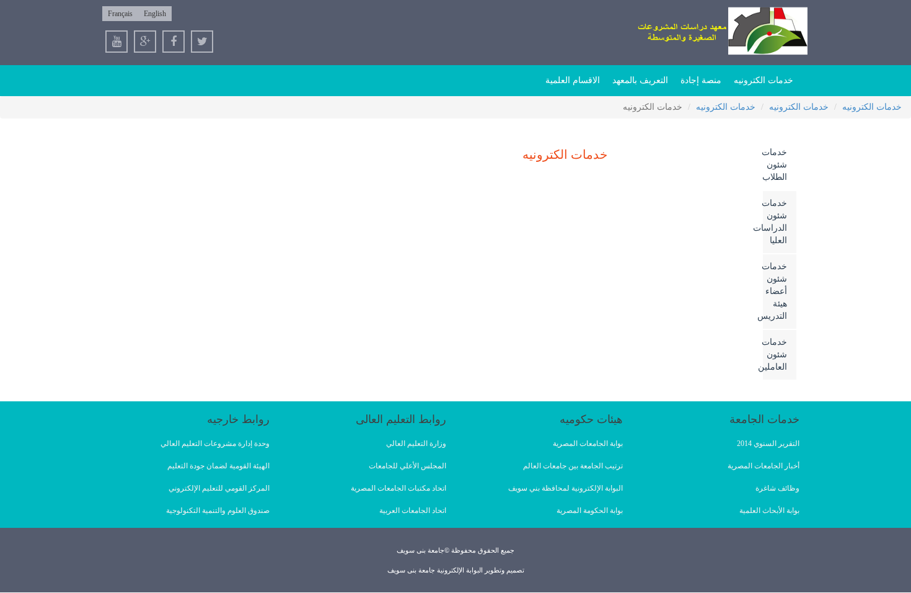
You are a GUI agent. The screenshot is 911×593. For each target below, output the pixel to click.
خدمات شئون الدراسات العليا (775, 221)
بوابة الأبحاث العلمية (769, 510)
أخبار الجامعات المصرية (763, 465)
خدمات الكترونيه (763, 80)
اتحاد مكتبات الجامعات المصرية (398, 488)
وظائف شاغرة (777, 488)
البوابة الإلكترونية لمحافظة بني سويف (565, 488)
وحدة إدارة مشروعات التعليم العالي (215, 443)
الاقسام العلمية (572, 80)
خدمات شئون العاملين (775, 354)
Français (120, 13)
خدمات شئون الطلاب (775, 165)
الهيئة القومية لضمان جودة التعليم (218, 465)
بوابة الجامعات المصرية (588, 443)
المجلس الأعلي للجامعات (407, 465)
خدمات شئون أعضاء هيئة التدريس (775, 291)
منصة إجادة (700, 80)
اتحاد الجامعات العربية (412, 510)
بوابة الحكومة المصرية (590, 510)
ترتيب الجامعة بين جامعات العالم (573, 465)
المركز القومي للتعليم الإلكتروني (219, 488)
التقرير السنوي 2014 (768, 443)
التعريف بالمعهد (640, 80)
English (155, 13)
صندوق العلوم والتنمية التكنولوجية (218, 510)
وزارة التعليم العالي (416, 443)
